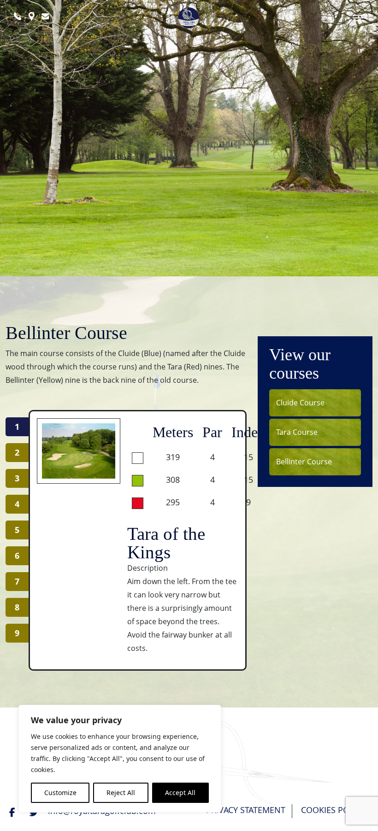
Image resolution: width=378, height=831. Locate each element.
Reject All (120, 792)
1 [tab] (17, 426)
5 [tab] (17, 529)
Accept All (180, 792)
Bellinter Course (304, 461)
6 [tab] (17, 555)
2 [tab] (17, 452)
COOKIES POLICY (333, 809)
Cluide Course (300, 403)
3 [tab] (17, 478)
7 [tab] (17, 581)
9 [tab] (17, 632)
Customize (60, 792)
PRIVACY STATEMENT (245, 809)
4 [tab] (17, 503)
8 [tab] (17, 607)
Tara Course (297, 432)
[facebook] (13, 812)
